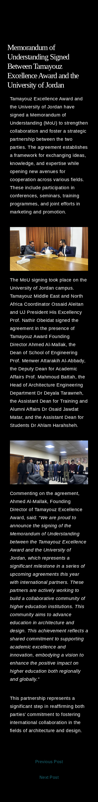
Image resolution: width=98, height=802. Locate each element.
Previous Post (49, 762)
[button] (49, 9)
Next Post (49, 777)
